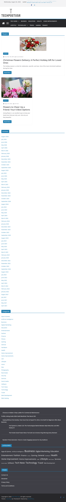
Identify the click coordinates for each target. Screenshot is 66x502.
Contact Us (4, 475)
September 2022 (6, 269)
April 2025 (4, 181)
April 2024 (4, 215)
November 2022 (5, 263)
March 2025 (4, 184)
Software (3, 384)
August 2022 (5, 272)
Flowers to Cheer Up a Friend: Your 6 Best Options (16, 108)
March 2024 (4, 218)
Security (3, 375)
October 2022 (5, 266)
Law (2, 359)
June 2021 (4, 300)
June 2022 (4, 277)
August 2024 (5, 204)
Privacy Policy (5, 482)
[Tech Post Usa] (3, 23)
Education (31, 21)
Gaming (38, 25)
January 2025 (5, 190)
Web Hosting (5, 398)
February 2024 (5, 221)
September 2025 (6, 167)
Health (39, 21)
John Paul (16, 103)
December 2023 (5, 227)
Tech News (13, 21)
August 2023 (5, 238)
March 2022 (4, 286)
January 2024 (5, 224)
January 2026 (5, 156)
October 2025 (5, 165)
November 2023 (5, 229)
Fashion (3, 333)
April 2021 (4, 306)
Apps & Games (5, 316)
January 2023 (5, 258)
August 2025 (5, 170)
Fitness (3, 339)
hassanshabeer (19, 56)
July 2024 (4, 207)
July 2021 (4, 297)
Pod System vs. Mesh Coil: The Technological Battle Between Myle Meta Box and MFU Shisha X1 (41, 2)
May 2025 (4, 179)
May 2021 (4, 303)
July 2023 (4, 241)
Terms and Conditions (7, 486)
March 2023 (4, 252)
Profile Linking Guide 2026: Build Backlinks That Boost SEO (18, 416)
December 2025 (5, 159)
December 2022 (5, 260)
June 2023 (4, 244)
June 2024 (4, 210)
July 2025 (4, 173)
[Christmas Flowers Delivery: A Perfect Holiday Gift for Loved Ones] (33, 44)
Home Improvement (7, 353)
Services (3, 378)
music (3, 364)
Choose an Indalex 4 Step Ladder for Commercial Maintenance (21, 412)
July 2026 (4, 139)
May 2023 (4, 246)
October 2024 (5, 198)
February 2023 (5, 255)
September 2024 (6, 201)
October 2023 (5, 232)
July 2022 (4, 275)
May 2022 (4, 280)
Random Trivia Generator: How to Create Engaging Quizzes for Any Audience (25, 440)
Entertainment (5, 330)
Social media (5, 381)
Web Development (6, 395)
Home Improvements (50, 21)
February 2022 (5, 289)
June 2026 (4, 142)
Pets (2, 367)
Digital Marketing (6, 325)
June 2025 (4, 176)
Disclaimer (4, 478)
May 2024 (4, 212)
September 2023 (6, 235)
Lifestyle (13, 25)
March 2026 (4, 150)
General (3, 344)
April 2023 (4, 249)
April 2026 (4, 148)
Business (24, 21)
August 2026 (5, 136)
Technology (22, 25)
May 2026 (4, 145)
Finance (45, 25)
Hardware (4, 347)
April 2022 (4, 283)
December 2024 (5, 193)
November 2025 (5, 162)
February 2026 (5, 153)
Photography (5, 370)
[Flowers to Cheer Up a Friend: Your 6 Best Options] (16, 87)
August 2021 (5, 294)
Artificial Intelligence (7, 319)
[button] (18, 21)
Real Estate (4, 373)
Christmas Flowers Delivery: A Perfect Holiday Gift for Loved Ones (32, 61)
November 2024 (5, 196)
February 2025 (5, 187)
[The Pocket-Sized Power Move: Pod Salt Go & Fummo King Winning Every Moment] (4, 435)
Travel (32, 25)
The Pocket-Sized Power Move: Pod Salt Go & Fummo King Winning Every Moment (33, 433)
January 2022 (5, 291)
